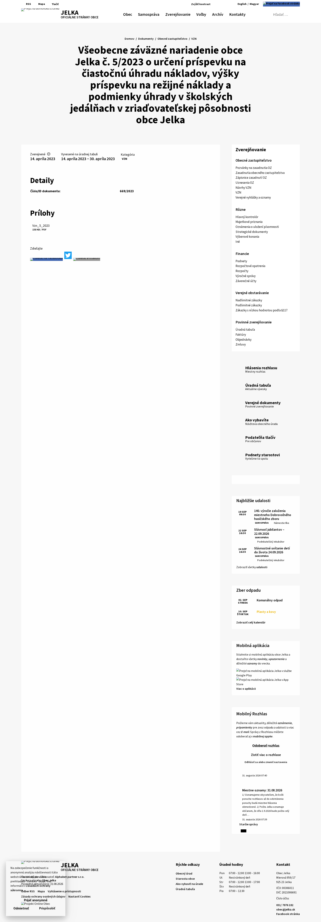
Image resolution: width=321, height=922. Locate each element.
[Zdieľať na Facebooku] (46, 259)
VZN (124, 159)
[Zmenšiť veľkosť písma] (216, 4)
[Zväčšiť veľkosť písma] (226, 4)
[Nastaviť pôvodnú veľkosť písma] (221, 4)
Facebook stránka (288, 914)
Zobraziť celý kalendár (250, 622)
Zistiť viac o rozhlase (266, 755)
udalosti (261, 567)
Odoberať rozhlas (265, 745)
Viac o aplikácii (246, 688)
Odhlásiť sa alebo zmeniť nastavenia (265, 762)
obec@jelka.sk (285, 909)
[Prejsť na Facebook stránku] (281, 4)
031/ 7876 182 (284, 905)
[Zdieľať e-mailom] (86, 259)
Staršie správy (248, 824)
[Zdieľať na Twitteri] (68, 255)
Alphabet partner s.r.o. (69, 877)
